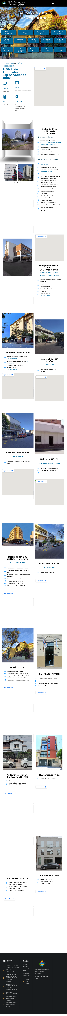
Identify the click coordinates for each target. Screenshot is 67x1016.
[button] (52, 3)
